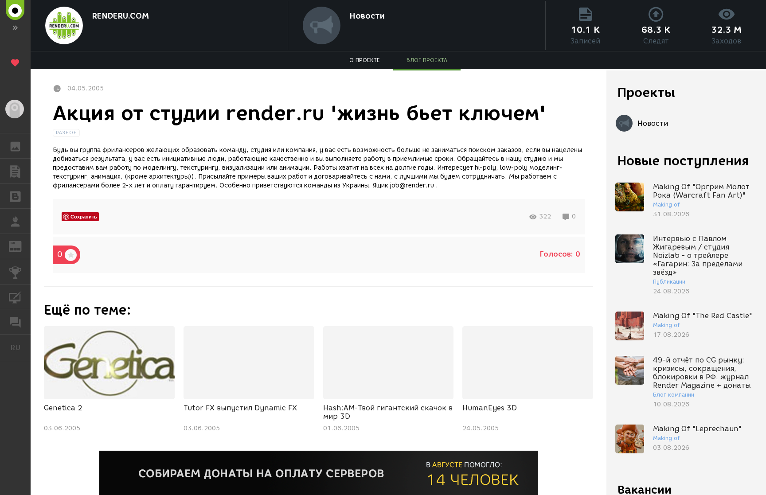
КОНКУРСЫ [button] (15, 271)
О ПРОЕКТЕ (364, 60)
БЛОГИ (15, 196)
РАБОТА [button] (15, 221)
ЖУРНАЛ (21, 246)
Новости (367, 16)
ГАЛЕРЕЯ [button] (15, 145)
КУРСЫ (15, 297)
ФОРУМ (15, 321)
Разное (66, 133)
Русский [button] (20, 347)
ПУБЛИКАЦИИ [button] (15, 171)
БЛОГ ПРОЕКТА (426, 60)
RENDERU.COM (120, 16)
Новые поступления (683, 160)
